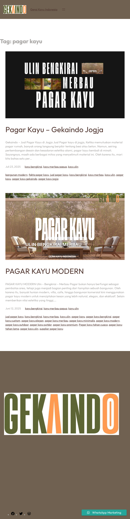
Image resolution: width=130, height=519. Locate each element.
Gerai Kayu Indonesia (43, 9)
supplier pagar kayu (51, 328)
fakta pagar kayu (39, 174)
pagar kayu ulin (29, 328)
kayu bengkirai (33, 166)
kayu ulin (73, 166)
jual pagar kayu (59, 174)
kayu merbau (96, 174)
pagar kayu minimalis (82, 320)
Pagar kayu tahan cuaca (93, 324)
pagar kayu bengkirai (98, 316)
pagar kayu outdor (41, 324)
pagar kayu (78, 316)
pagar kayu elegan (32, 320)
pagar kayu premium (65, 324)
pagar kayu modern (108, 320)
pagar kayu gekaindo (24, 178)
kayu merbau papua (55, 166)
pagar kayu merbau (56, 320)
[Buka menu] (63, 9)
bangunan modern (16, 174)
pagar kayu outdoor (17, 324)
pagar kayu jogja (48, 178)
